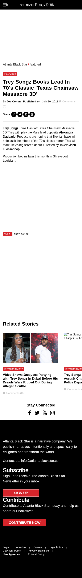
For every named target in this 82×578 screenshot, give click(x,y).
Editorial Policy (36, 554)
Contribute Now (24, 523)
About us (21, 547)
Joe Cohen (14, 101)
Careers (38, 547)
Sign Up (21, 493)
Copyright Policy (12, 550)
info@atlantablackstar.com (41, 461)
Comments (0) (15, 393)
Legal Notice (56, 547)
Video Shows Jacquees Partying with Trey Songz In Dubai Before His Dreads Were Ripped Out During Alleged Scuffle (30, 380)
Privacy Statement (38, 550)
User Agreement (12, 554)
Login (6, 547)
